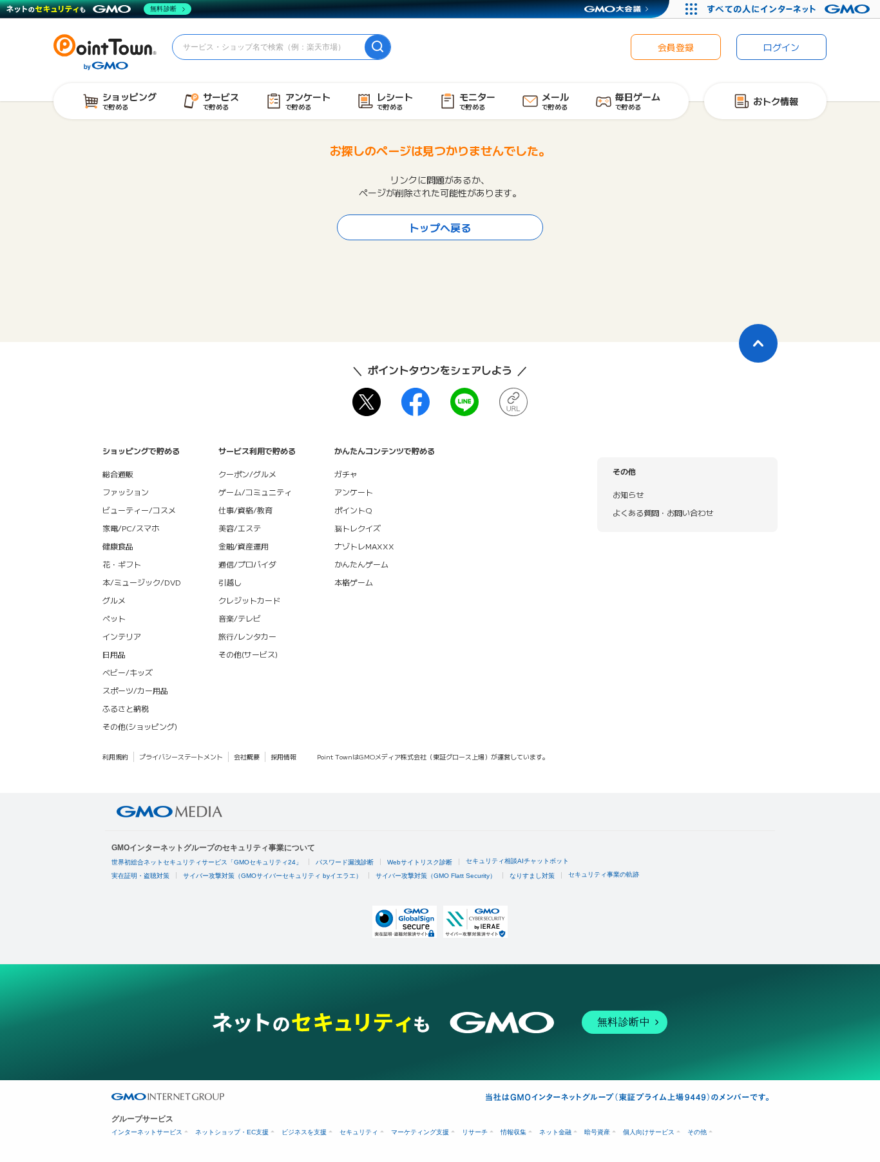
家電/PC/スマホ (130, 527)
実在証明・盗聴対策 (140, 875)
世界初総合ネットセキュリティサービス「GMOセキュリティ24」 (206, 862)
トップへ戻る (440, 227)
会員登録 (676, 47)
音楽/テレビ (239, 618)
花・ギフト (121, 563)
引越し (230, 581)
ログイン (781, 47)
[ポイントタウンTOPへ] (105, 50)
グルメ (114, 600)
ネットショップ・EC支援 (232, 1132)
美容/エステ (239, 527)
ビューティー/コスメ (139, 509)
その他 (697, 1132)
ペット (114, 618)
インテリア (121, 636)
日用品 (114, 654)
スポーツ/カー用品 (135, 690)
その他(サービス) (248, 654)
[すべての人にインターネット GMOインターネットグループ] (790, 9)
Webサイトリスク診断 (419, 862)
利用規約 (115, 756)
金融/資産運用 (243, 545)
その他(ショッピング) (139, 726)
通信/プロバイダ (247, 563)
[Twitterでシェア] (366, 402)
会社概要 (247, 756)
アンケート (353, 491)
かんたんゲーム (361, 563)
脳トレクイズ (357, 527)
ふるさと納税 (125, 708)
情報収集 (513, 1132)
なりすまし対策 (532, 875)
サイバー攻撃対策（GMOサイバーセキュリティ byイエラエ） (272, 875)
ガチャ (346, 473)
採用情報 (283, 756)
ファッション (125, 491)
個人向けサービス (648, 1132)
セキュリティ (359, 1132)
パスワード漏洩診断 (345, 862)
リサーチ (475, 1132)
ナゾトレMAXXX (364, 545)
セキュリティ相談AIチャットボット (517, 860)
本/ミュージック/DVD (141, 581)
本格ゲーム (353, 581)
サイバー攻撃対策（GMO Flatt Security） (436, 875)
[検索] (377, 47)
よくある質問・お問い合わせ (663, 512)
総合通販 (117, 473)
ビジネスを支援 (304, 1132)
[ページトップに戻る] (758, 343)
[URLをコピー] (513, 402)
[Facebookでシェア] (415, 402)
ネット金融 (555, 1132)
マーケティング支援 (420, 1132)
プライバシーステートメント (181, 756)
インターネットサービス (146, 1132)
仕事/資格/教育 (245, 509)
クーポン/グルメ (247, 473)
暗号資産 (597, 1132)
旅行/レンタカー (247, 636)
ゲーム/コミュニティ (255, 491)
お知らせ (628, 494)
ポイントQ (353, 509)
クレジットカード (249, 600)
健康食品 (117, 545)
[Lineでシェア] (464, 402)
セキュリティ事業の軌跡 (603, 874)
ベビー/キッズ (127, 672)
